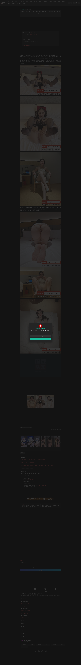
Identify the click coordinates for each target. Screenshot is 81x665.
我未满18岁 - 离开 (41, 336)
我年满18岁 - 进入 (41, 339)
